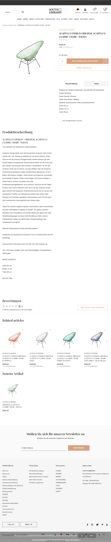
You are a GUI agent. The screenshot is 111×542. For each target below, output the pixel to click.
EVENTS (91, 19)
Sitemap (5, 500)
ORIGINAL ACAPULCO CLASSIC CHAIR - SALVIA (12, 406)
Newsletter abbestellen (10, 503)
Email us (28, 524)
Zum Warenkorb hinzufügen (85, 61)
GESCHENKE (84, 19)
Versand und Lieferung (10, 482)
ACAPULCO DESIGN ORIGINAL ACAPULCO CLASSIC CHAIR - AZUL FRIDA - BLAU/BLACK (96, 358)
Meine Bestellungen (35, 474)
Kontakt (5, 497)
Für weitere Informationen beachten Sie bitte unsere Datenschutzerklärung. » (56, 539)
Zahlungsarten (7, 491)
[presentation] (107, 342)
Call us (11, 524)
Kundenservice (7, 512)
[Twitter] (97, 524)
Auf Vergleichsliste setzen (72, 121)
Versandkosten (67, 47)
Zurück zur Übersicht (9, 25)
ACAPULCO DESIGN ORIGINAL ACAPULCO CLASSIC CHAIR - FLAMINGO (14, 358)
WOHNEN (64, 19)
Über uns (5, 471)
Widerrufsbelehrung (9, 488)
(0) (69, 40)
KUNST (70, 19)
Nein (91, 535)
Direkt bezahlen (84, 68)
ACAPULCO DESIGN (66, 30)
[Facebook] (87, 524)
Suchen (23, 12)
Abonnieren (78, 448)
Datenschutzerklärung (9, 480)
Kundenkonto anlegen (36, 471)
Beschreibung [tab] (71, 84)
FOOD (58, 19)
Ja (81, 535)
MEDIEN (76, 19)
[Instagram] (92, 524)
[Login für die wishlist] (106, 61)
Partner (5, 506)
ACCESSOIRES (39, 19)
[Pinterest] (102, 524)
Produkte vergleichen (36, 482)
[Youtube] (107, 524)
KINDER (31, 19)
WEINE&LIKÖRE (50, 19)
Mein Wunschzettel (35, 480)
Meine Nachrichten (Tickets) (38, 476)
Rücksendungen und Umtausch (12, 485)
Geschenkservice (8, 509)
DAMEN (19, 19)
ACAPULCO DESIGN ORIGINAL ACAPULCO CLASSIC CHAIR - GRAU (41, 358)
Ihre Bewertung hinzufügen (92, 307)
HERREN (25, 19)
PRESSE (5, 494)
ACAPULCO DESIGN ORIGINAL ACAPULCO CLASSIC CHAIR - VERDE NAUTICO (69, 358)
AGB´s (4, 476)
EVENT (4, 515)
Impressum (6, 474)
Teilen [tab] (96, 84)
